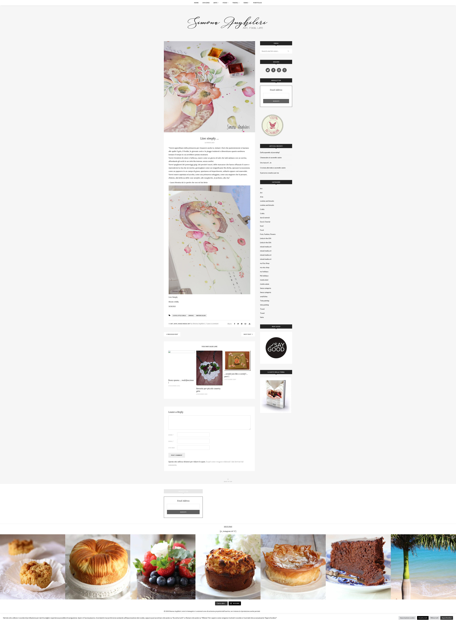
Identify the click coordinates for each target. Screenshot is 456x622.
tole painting (264, 305)
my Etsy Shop (264, 263)
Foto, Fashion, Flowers (268, 234)
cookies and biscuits (267, 201)
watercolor (201, 315)
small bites (263, 296)
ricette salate (264, 284)
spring (191, 315)
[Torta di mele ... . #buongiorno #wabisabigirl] (228, 566)
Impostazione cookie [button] (407, 618)
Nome (171, 435)
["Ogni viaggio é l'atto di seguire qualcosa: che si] (423, 566)
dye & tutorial (265, 218)
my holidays (264, 272)
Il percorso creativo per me (269, 173)
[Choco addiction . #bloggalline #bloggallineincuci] (358, 566)
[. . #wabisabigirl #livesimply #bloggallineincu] (162, 566)
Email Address (276, 90)
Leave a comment (212, 324)
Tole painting (264, 301)
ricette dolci (264, 280)
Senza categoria (265, 288)
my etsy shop (264, 267)
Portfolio (257, 2)
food (261, 226)
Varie (246, 2)
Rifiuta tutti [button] (434, 618)
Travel (235, 2)
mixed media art (184, 323)
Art (171, 323)
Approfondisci (447, 618)
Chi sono (206, 2)
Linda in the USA (265, 238)
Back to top (228, 481)
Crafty (262, 209)
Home (196, 2)
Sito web (171, 447)
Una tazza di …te (265, 163)
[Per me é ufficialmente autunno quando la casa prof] (293, 566)
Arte (215, 2)
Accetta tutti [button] (422, 618)
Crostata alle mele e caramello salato (273, 168)
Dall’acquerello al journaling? (270, 152)
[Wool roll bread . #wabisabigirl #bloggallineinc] (97, 566)
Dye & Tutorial (265, 222)
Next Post (248, 334)
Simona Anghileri (199, 324)
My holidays (264, 276)
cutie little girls (179, 315)
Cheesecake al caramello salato (271, 158)
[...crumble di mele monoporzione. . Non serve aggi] (32, 566)
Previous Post (172, 334)
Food (225, 2)
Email (171, 441)
